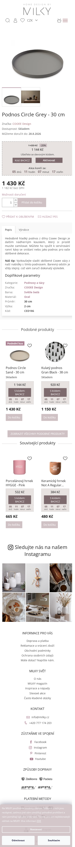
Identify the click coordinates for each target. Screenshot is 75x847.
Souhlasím (54, 840)
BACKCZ (20, 158)
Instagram (39, 744)
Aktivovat (48, 158)
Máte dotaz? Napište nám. (36, 657)
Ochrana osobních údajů (36, 652)
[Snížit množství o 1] (16, 202)
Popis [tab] (8, 227)
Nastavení (36, 829)
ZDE (39, 821)
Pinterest (39, 750)
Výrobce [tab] (24, 227)
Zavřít (22, 210)
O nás (36, 675)
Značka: (16, 121)
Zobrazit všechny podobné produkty (36, 434)
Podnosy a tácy (34, 284)
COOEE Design (33, 289)
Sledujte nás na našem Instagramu (39, 550)
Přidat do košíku (32, 200)
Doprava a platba (36, 638)
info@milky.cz (39, 714)
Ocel (27, 298)
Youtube (39, 756)
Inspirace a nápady (36, 685)
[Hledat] (8, 20)
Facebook (39, 739)
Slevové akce (36, 690)
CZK (30, 20)
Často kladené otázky (36, 695)
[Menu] (65, 20)
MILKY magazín (36, 680)
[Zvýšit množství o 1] (16, 198)
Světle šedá (31, 294)
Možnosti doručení (14, 192)
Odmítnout (18, 840)
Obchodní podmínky (36, 647)
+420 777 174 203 (39, 720)
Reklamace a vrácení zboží (36, 643)
